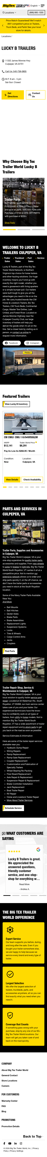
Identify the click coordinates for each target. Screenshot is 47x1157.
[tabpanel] (23, 453)
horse (25, 717)
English (34, 6)
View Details (12, 479)
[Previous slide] (3, 25)
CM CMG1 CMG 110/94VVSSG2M (21, 437)
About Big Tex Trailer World (15, 1070)
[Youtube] (9, 1143)
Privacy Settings (16, 1151)
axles (7, 567)
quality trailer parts (33, 560)
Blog (4, 1111)
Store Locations (9, 1080)
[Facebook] (4, 1143)
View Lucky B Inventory (16, 404)
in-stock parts (29, 727)
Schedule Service (13, 808)
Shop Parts (10, 222)
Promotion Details (11, 1126)
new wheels (38, 563)
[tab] (9, 229)
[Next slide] (43, 25)
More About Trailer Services (20, 800)
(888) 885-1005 (36, 12)
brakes (16, 567)
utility (17, 717)
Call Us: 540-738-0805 (16, 71)
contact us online (20, 332)
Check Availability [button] (32, 479)
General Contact (10, 1075)
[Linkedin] (15, 1143)
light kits (26, 567)
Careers (5, 1086)
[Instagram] (21, 1143)
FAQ (4, 1106)
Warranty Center (9, 1101)
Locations (9, 12)
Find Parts (10, 651)
